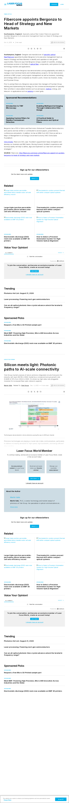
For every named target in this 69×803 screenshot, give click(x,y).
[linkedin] (31, 48)
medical (48, 89)
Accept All (60, 799)
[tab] (9, 252)
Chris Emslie (8, 142)
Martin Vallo (8, 385)
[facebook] (28, 48)
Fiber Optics (8, 14)
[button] (5, 4)
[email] (40, 48)
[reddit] (37, 48)
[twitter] (34, 48)
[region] (34, 257)
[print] (64, 48)
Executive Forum (9, 359)
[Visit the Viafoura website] (60, 261)
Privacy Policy (7, 800)
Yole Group (25, 385)
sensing (30, 91)
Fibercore (10, 57)
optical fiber (34, 64)
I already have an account (34, 274)
